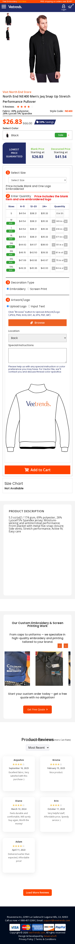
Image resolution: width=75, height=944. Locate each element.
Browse (40, 323)
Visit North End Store (17, 92)
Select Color (10, 128)
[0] (70, 6)
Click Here (21, 1)
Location (14, 331)
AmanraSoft (50, 936)
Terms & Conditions (46, 939)
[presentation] (60, 645)
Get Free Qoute (36, 709)
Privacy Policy (26, 939)
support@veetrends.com (57, 920)
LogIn (63, 9)
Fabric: (7, 111)
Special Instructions (21, 345)
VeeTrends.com (36, 932)
